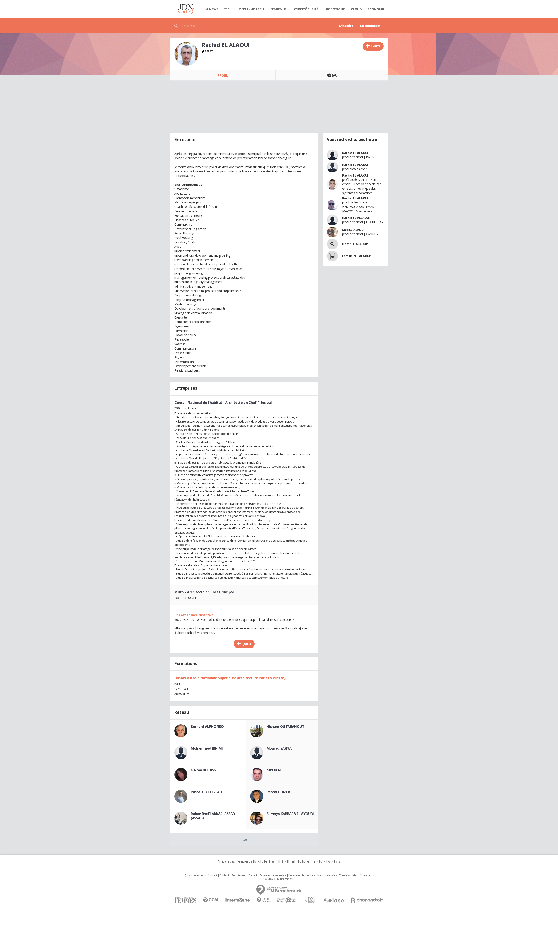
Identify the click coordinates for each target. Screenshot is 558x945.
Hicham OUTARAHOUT (286, 726)
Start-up (279, 9)
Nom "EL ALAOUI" (355, 244)
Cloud (356, 9)
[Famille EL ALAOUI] (332, 256)
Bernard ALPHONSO (207, 726)
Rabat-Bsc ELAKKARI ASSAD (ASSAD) (213, 815)
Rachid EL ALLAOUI (356, 218)
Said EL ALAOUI (353, 230)
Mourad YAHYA (279, 748)
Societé (253, 875)
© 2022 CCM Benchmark (279, 879)
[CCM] (210, 900)
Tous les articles (348, 875)
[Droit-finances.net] (264, 900)
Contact (212, 875)
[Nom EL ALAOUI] (332, 244)
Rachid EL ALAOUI (355, 153)
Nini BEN (274, 770)
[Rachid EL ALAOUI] (186, 54)
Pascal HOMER (278, 792)
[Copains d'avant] (286, 900)
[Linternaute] (237, 900)
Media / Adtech (251, 9)
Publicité (224, 875)
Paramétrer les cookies (301, 875)
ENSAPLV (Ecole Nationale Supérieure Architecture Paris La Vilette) (229, 677)
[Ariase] (334, 900)
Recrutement (239, 875)
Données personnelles (273, 875)
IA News (211, 9)
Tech (228, 9)
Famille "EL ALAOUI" (356, 256)
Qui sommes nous (195, 875)
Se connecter (370, 25)
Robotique (335, 9)
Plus (244, 840)
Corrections (366, 875)
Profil (223, 75)
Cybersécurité (306, 9)
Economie (376, 9)
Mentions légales (327, 875)
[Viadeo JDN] (310, 900)
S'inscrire (346, 25)
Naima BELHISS (203, 770)
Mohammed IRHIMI (207, 748)
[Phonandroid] (367, 900)
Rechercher (187, 25)
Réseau (331, 75)
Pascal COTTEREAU (206, 792)
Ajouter (375, 46)
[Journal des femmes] (185, 900)
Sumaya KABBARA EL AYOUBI (290, 813)
